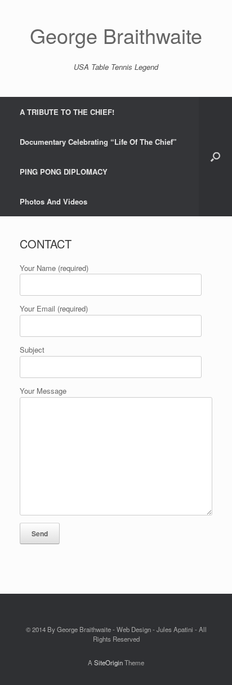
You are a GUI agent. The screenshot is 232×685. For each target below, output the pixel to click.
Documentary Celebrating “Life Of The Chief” (98, 141)
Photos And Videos (53, 201)
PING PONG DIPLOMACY (64, 171)
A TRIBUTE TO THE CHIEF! (67, 111)
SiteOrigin (108, 662)
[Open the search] (215, 156)
